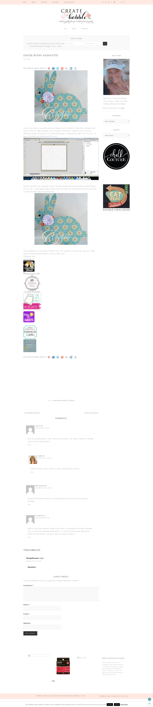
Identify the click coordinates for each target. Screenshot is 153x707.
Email (26, 614)
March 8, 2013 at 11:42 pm (42, 428)
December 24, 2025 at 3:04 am (43, 488)
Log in (83, 695)
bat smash (40, 534)
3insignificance (32, 558)
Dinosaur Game (43, 498)
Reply (29, 444)
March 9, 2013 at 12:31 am (45, 458)
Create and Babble (76, 16)
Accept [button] (110, 704)
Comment (28, 585)
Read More (124, 704)
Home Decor (57, 400)
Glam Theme (52, 695)
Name (26, 605)
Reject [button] (117, 704)
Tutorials (71, 400)
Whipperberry (28, 259)
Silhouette (64, 400)
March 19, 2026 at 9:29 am (42, 518)
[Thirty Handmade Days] (32, 310)
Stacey (37, 426)
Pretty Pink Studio (122, 696)
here (122, 108)
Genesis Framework (64, 695)
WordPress (76, 695)
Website (26, 623)
